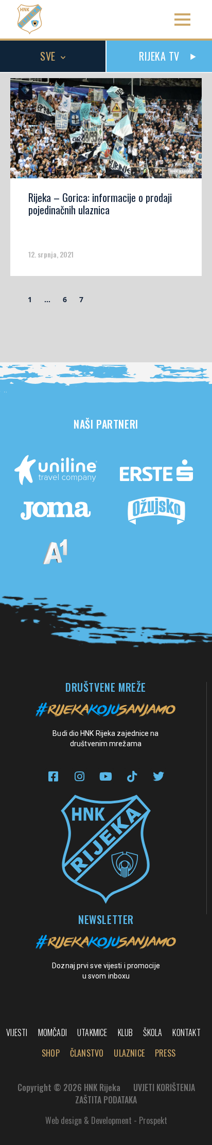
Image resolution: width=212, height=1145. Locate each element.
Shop (51, 1053)
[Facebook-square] (53, 776)
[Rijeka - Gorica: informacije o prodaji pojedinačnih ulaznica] (106, 132)
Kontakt (186, 1032)
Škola (152, 1032)
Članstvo (87, 1053)
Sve (48, 56)
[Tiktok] (132, 776)
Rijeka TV (159, 56)
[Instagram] (79, 776)
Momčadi (52, 1032)
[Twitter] (158, 776)
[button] (182, 19)
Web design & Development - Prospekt (106, 1120)
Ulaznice (129, 1053)
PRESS (165, 1053)
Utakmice (92, 1032)
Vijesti (16, 1032)
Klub (125, 1032)
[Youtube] (106, 776)
